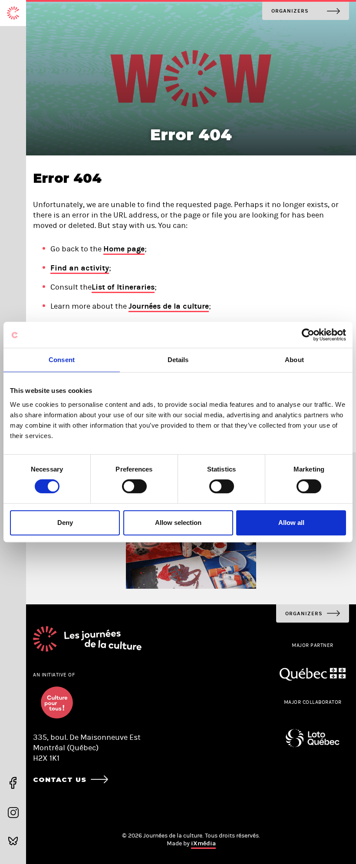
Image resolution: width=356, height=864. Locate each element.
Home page (124, 249)
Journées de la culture (169, 306)
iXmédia (203, 843)
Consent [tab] (62, 359)
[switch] (134, 486)
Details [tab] (178, 359)
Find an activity (79, 268)
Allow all (291, 522)
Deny (65, 522)
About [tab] (294, 359)
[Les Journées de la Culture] (13, 13)
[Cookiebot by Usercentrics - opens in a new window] (308, 334)
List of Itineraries (123, 287)
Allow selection (178, 522)
